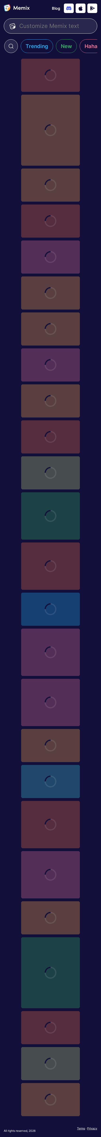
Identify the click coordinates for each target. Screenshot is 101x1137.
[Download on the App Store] (80, 8)
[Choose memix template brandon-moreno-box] (50, 185)
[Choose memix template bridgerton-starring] (50, 221)
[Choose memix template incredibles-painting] (50, 329)
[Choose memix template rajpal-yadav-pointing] (50, 745)
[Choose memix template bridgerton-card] (50, 365)
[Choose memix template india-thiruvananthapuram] (50, 917)
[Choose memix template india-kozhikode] (50, 1027)
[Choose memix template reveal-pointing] (50, 609)
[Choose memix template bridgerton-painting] (50, 257)
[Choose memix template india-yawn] (50, 874)
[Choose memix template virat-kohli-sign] (50, 472)
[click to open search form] (11, 46)
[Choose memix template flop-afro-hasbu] (50, 130)
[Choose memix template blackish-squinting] (50, 400)
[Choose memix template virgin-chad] (50, 436)
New (66, 46)
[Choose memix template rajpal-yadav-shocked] (50, 702)
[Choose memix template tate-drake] (50, 516)
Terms (81, 1128)
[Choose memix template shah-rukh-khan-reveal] (50, 75)
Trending (37, 46)
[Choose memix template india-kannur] (50, 1063)
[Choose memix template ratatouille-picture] (50, 293)
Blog (56, 8)
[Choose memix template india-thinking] (50, 972)
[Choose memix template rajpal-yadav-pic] (50, 781)
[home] (17, 8)
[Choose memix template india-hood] (50, 1099)
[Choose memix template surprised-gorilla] (50, 566)
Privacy (92, 1128)
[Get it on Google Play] (92, 8)
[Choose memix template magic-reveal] (50, 824)
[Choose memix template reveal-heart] (50, 652)
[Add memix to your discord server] (69, 8)
